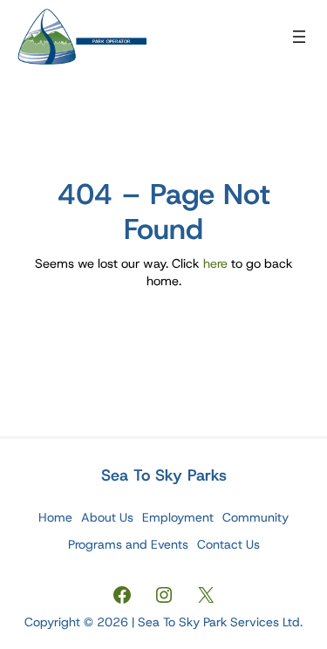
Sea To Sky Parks (164, 475)
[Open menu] (299, 36)
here (215, 263)
